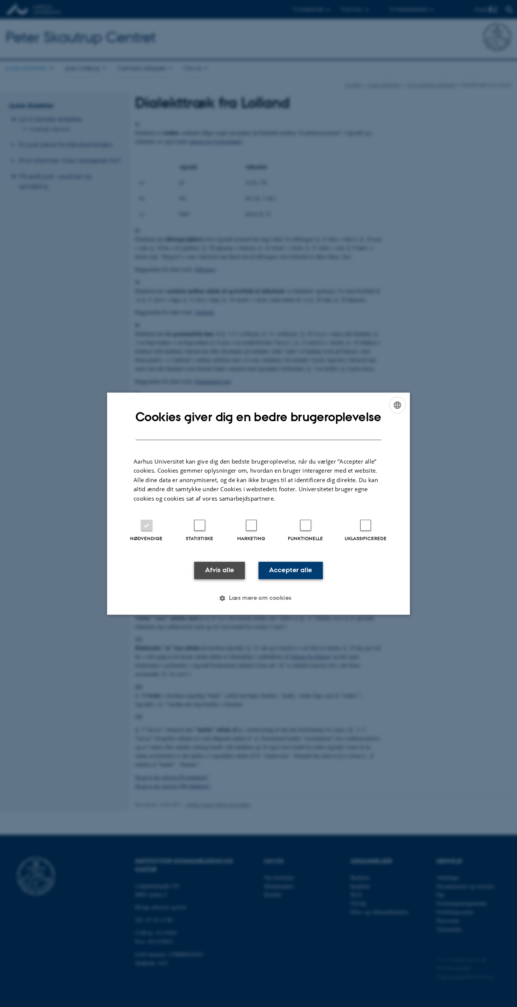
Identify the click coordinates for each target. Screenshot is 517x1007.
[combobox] (397, 405)
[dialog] (258, 503)
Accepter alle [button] (290, 570)
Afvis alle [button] (219, 570)
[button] (258, 597)
